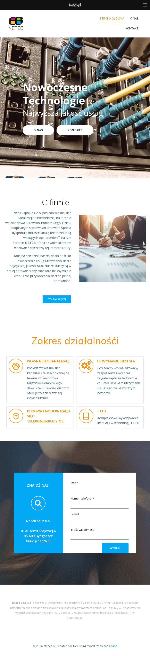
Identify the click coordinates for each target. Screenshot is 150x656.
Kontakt (132, 28)
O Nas (134, 18)
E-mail (75, 514)
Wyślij (115, 548)
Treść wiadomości (83, 530)
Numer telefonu (82, 498)
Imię (75, 483)
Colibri (113, 646)
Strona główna (112, 18)
